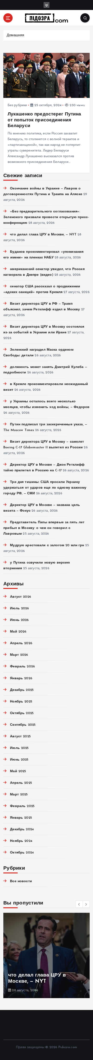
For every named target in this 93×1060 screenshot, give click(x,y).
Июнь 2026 (19, 620)
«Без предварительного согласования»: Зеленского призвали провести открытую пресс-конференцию (46, 217)
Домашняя (15, 35)
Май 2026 (18, 631)
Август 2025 (20, 736)
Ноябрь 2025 (21, 701)
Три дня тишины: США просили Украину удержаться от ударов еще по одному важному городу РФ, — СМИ (44, 487)
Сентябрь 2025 (23, 725)
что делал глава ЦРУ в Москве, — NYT (43, 234)
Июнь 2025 (19, 760)
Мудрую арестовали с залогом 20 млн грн (47, 545)
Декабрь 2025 (22, 690)
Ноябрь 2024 (21, 841)
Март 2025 (19, 794)
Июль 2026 (19, 608)
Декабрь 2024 (22, 829)
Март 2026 (19, 655)
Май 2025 (18, 771)
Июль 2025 (19, 748)
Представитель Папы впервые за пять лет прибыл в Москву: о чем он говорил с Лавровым (44, 528)
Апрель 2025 (21, 783)
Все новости (21, 881)
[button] (79, 904)
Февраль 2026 (22, 666)
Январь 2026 (21, 678)
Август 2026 (20, 597)
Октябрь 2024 (22, 852)
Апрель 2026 (21, 643)
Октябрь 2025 (22, 713)
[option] (46, 955)
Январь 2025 (21, 818)
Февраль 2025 (22, 806)
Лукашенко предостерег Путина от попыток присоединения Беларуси (44, 120)
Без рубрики (17, 105)
